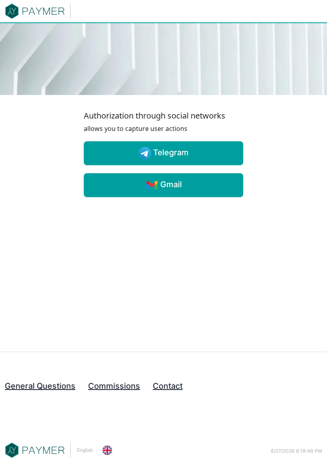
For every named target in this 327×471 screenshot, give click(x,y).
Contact (168, 386)
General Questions (40, 386)
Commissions (114, 386)
